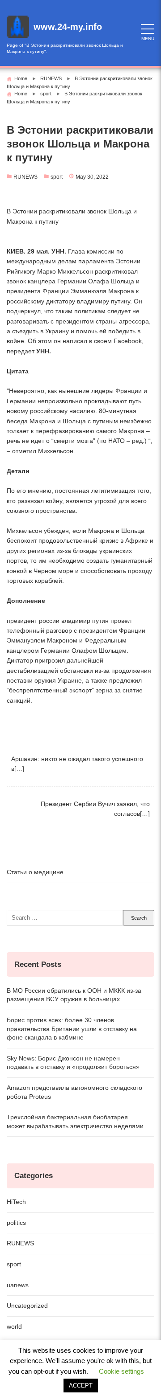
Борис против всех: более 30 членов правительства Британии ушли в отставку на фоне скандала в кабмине (72, 1028)
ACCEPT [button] (81, 1385)
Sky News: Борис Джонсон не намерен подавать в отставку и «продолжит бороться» (73, 1063)
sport (57, 177)
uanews (18, 1285)
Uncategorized (27, 1305)
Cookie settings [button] (121, 1371)
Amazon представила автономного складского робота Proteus (74, 1092)
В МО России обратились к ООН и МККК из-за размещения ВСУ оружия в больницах (74, 995)
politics (16, 1222)
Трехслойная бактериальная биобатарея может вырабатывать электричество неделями (75, 1121)
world (14, 1326)
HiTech (16, 1201)
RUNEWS (25, 177)
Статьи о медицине (35, 872)
